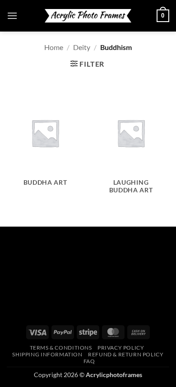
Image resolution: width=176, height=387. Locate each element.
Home (53, 47)
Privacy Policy (120, 347)
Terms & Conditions (61, 347)
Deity (81, 47)
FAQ (89, 361)
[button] (12, 16)
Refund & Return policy (125, 354)
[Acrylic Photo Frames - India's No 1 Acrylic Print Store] (88, 15)
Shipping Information (47, 354)
